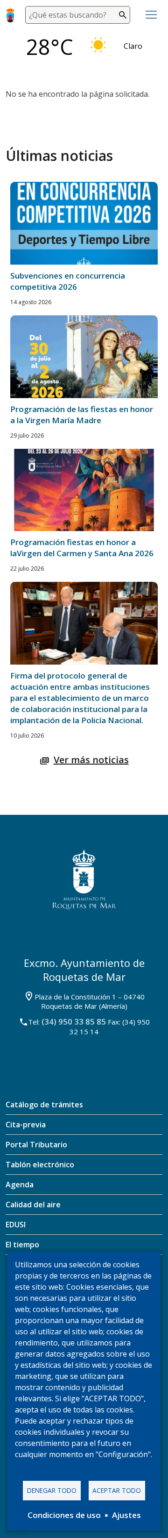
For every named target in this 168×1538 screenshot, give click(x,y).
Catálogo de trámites (44, 1104)
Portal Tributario (36, 1144)
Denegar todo (52, 1490)
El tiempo (22, 1244)
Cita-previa (26, 1124)
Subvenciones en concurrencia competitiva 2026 (67, 281)
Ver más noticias (91, 759)
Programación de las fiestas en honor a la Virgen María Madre (81, 415)
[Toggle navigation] (151, 14)
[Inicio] (12, 15)
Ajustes (126, 1515)
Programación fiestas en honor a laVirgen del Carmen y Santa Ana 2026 (82, 548)
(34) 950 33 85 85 (74, 1021)
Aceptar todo (116, 1490)
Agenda (20, 1184)
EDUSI (16, 1224)
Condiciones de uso (64, 1515)
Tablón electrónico (40, 1164)
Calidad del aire (33, 1204)
